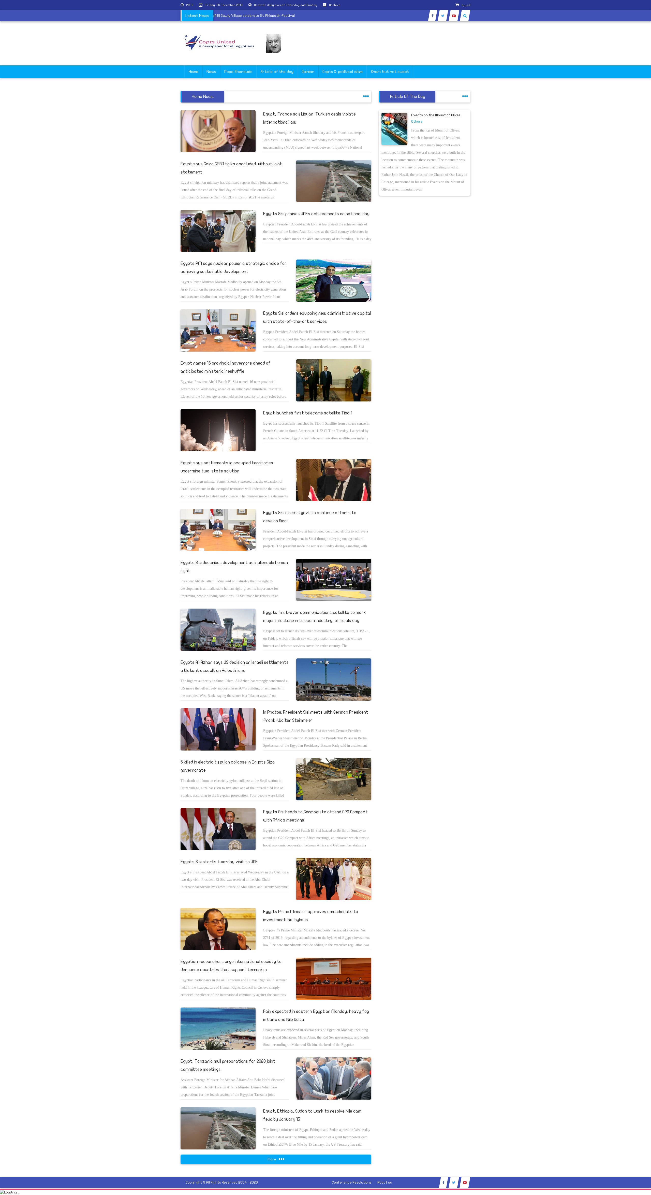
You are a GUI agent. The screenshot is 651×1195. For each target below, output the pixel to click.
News (211, 72)
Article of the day (277, 72)
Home (193, 72)
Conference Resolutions (352, 1182)
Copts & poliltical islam (342, 72)
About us (384, 1182)
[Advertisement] (626, 160)
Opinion (308, 72)
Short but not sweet (390, 72)
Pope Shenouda (238, 72)
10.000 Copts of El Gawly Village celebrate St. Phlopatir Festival (270, 16)
